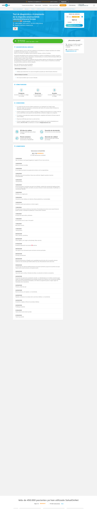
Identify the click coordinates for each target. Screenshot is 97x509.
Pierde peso (63, 5)
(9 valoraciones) (26, 21)
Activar (73, 16)
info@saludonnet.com (71, 51)
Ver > (62, 503)
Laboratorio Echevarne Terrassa (24, 19)
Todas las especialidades (17, 9)
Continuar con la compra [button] (74, 25)
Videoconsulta (38, 5)
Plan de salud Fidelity (53, 5)
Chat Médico (45, 5)
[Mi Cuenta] (94, 5)
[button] (74, 22)
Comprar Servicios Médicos (27, 5)
